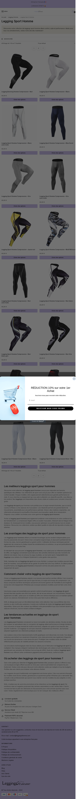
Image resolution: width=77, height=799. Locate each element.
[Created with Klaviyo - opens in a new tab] (38, 421)
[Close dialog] (74, 378)
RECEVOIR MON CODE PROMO (50, 408)
